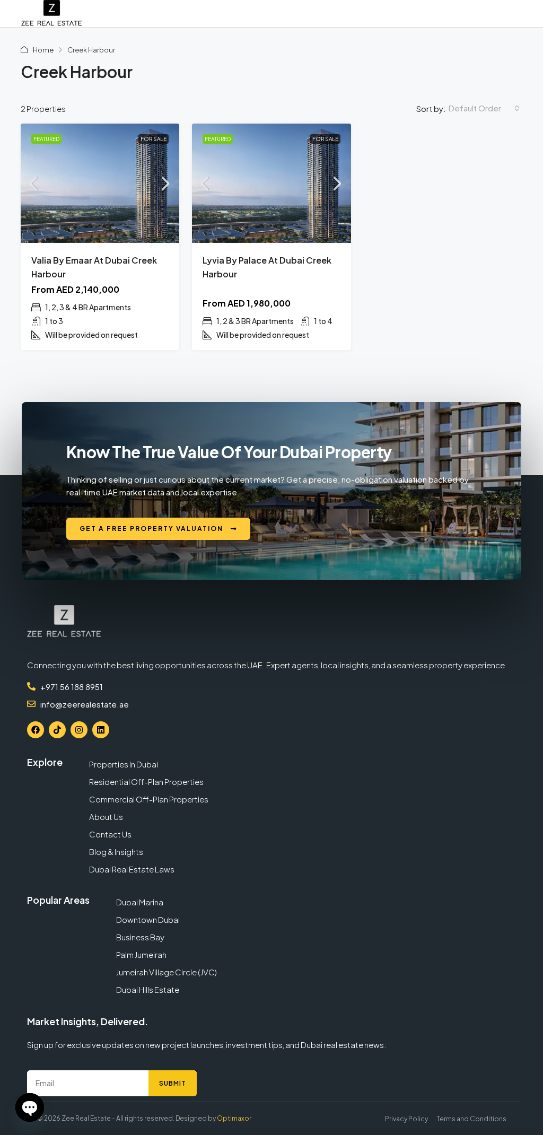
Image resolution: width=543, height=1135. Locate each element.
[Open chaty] (29, 1107)
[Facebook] (35, 729)
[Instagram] (79, 729)
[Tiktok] (57, 729)
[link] (100, 183)
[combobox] (484, 108)
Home (43, 50)
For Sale (154, 139)
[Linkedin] (100, 729)
